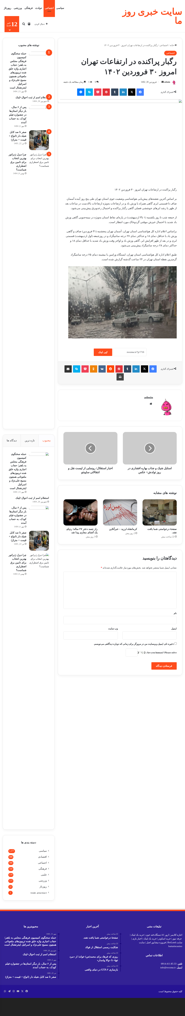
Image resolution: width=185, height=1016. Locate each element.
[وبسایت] (151, 404)
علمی (44, 874)
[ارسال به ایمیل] (163, 82)
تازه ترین (30, 440)
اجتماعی (49, 8)
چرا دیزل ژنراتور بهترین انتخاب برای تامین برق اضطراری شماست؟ (17, 162)
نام (175, 613)
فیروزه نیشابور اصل (156, 942)
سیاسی (60, 8)
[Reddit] (110, 369)
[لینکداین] (123, 92)
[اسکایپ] (89, 92)
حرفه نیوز (177, 938)
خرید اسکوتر (164, 938)
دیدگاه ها (12, 440)
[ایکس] (131, 92)
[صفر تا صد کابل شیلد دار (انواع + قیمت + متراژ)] (39, 140)
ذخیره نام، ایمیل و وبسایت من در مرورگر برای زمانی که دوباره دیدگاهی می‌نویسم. (134, 644)
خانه (172, 45)
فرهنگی (28, 8)
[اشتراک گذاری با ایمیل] (68, 369)
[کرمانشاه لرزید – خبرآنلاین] (120, 512)
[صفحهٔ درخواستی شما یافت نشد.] (160, 512)
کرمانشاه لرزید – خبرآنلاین (123, 529)
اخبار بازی (137, 938)
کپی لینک (103, 352)
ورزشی (18, 8)
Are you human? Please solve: (161, 652)
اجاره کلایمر (176, 934)
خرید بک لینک (137, 934)
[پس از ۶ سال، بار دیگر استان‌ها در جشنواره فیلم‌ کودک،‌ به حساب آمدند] (39, 115)
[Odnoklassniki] (93, 369)
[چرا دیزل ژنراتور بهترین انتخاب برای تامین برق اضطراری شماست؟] (39, 288)
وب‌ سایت (113, 628)
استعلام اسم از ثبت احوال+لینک (32, 97)
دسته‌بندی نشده (39, 892)
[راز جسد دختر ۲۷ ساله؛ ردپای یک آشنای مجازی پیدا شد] (80, 512)
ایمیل (174, 628)
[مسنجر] (80, 92)
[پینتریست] (106, 92)
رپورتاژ (7, 8)
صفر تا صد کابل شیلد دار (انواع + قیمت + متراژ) (17, 136)
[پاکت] (97, 92)
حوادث (38, 8)
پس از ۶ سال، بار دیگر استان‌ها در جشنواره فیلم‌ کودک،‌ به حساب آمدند (17, 115)
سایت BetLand (174, 942)
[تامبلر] (114, 92)
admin (167, 82)
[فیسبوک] (140, 92)
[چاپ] (120, 377)
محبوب (46, 440)
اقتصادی (42, 856)
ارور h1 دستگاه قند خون (157, 934)
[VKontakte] (102, 369)
